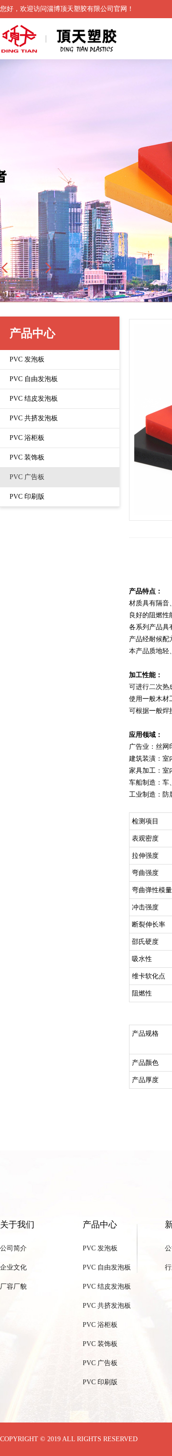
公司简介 (13, 1248)
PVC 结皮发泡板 (107, 1286)
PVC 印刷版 (100, 1382)
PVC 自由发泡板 (107, 1267)
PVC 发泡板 (100, 1248)
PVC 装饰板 (100, 1343)
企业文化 (13, 1267)
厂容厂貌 (13, 1286)
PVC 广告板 (100, 1363)
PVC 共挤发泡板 (107, 1305)
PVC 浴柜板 (100, 1324)
